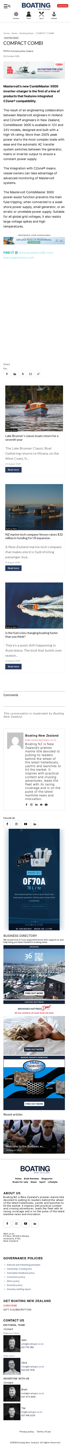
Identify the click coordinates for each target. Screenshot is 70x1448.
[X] (22, 374)
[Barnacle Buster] (34, 1110)
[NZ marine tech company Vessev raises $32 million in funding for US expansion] (34, 507)
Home (6, 33)
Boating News (27, 33)
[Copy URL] (38, 374)
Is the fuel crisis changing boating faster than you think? (31, 634)
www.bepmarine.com (18, 257)
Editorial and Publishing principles (23, 1265)
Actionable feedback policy (21, 1274)
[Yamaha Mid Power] (34, 81)
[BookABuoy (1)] (34, 243)
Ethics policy (13, 1282)
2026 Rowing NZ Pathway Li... (25, 1147)
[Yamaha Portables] (34, 929)
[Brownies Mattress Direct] (34, 1054)
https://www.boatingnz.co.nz (40, 740)
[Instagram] (31, 804)
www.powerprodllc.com (36, 252)
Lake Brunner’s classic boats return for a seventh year (31, 437)
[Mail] (41, 804)
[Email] (30, 374)
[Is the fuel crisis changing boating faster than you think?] (34, 605)
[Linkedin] (14, 374)
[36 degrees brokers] (34, 999)
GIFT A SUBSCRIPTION (17, 1310)
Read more (13, 469)
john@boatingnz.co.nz (32, 1344)
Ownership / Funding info (19, 1269)
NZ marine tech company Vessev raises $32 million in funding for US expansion (34, 536)
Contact (8, 1329)
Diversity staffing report (19, 1290)
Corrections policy (16, 1278)
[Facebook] (6, 374)
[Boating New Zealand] (15, 769)
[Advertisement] (35, 301)
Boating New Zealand (23, 51)
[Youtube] (46, 804)
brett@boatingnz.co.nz (32, 1394)
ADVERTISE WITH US (16, 1379)
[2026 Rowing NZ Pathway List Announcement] (34, 1137)
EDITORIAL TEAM (14, 1325)
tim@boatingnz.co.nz (31, 1413)
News (15, 33)
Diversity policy (14, 1286)
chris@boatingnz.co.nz (32, 1367)
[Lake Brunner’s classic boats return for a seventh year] (34, 409)
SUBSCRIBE (10, 1306)
